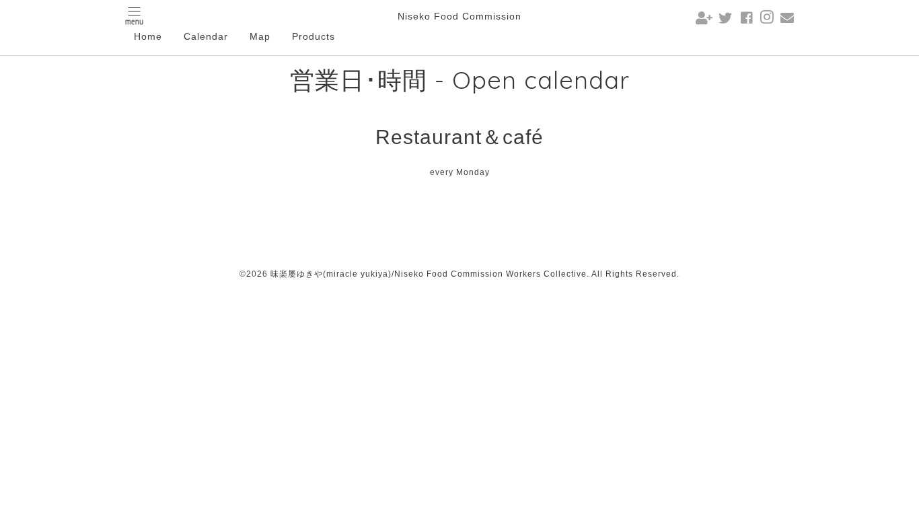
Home (148, 36)
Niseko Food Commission (459, 16)
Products (313, 36)
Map (260, 36)
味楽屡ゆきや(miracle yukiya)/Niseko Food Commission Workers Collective (428, 274)
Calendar (206, 36)
